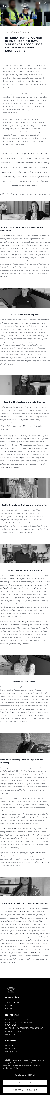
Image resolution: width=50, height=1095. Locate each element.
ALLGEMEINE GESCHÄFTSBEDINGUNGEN (24, 1028)
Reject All (25, 1082)
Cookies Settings (25, 1075)
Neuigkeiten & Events (18, 32)
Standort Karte (12, 1002)
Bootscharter (11, 1048)
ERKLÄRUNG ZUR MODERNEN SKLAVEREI (19, 1024)
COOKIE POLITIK (13, 1031)
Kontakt (9, 1005)
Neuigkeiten (11, 1052)
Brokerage (10, 1045)
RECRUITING (11, 1034)
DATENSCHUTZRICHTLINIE (17, 1019)
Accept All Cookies (25, 1090)
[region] (25, 1074)
